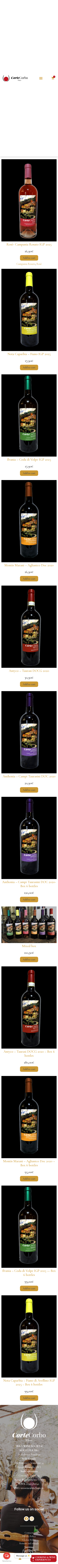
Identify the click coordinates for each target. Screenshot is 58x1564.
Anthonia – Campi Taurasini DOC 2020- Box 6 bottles (29, 884)
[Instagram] (31, 1518)
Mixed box (29, 946)
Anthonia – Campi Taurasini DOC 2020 (29, 776)
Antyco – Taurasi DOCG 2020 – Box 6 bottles (29, 1054)
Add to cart (29, 257)
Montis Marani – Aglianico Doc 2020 (29, 565)
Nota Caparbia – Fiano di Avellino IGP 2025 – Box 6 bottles (29, 1382)
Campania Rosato (25, 263)
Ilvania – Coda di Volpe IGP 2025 (29, 460)
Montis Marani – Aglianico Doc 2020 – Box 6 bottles (29, 1163)
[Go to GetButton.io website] (6, 1561)
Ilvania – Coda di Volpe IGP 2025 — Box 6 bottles (29, 1273)
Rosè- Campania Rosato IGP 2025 (29, 244)
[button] (41, 78)
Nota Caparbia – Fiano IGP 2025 (29, 354)
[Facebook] (26, 1518)
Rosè (39, 263)
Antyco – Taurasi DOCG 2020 (29, 671)
